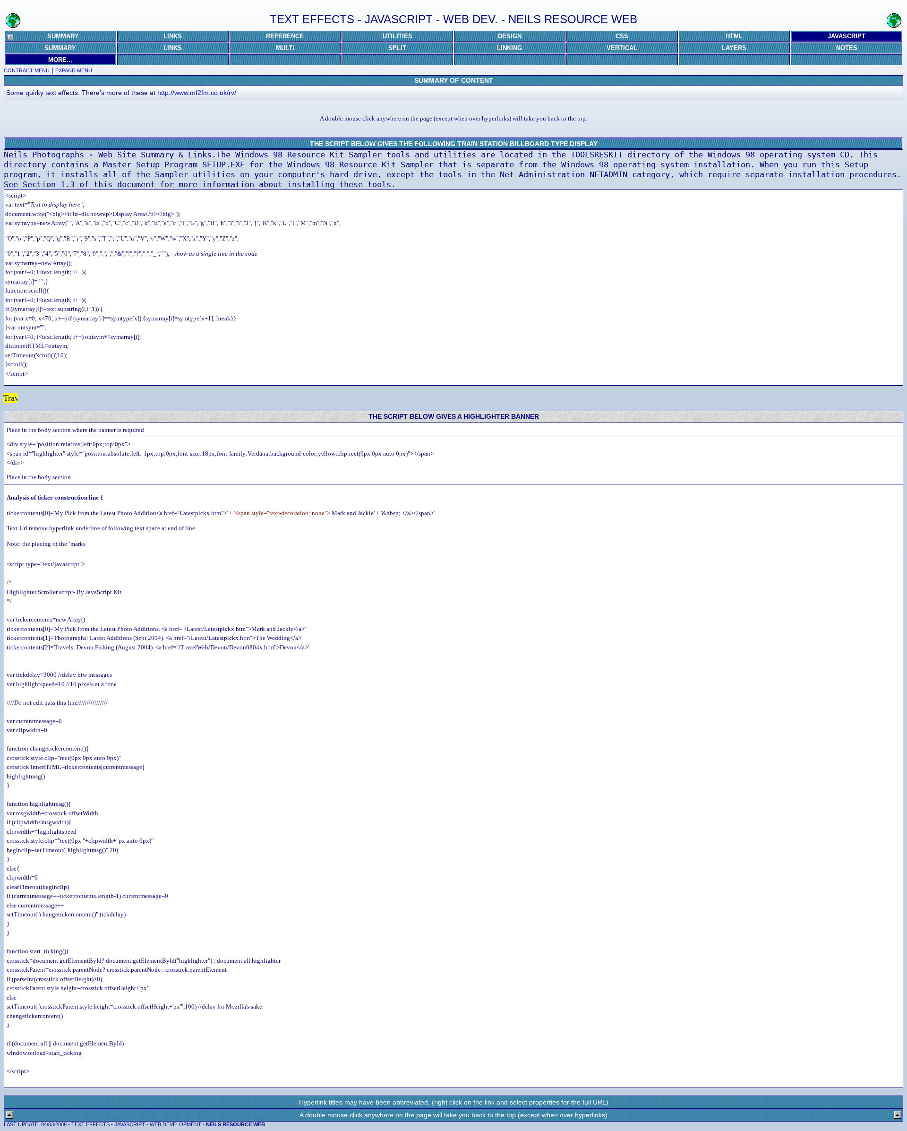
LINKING (509, 48)
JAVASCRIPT (846, 36)
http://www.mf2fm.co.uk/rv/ (196, 92)
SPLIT (397, 48)
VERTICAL (622, 48)
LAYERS (734, 48)
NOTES (846, 48)
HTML (734, 36)
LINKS (172, 36)
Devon (151, 398)
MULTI (285, 48)
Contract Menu (27, 70)
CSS (622, 36)
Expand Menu (73, 70)
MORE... (60, 59)
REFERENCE (285, 36)
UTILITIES (397, 36)
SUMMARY (63, 36)
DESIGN (510, 36)
